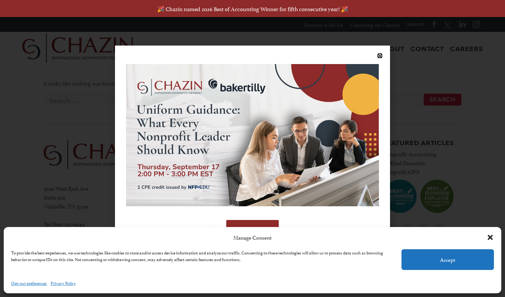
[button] (490, 237)
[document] (252, 148)
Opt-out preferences (29, 283)
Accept (447, 259)
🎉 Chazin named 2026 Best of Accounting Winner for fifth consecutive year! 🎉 (252, 8)
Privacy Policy (63, 283)
